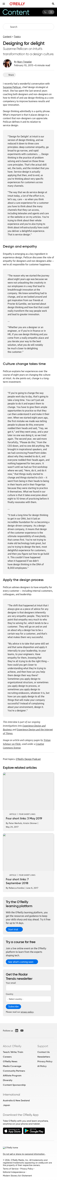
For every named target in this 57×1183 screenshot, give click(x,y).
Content (7, 36)
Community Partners (14, 1070)
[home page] (17, 3)
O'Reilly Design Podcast (28, 759)
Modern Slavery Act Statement (17, 1175)
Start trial (13, 929)
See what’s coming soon (20, 961)
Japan (6, 1105)
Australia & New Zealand (16, 1100)
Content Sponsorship (14, 1084)
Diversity (7, 1080)
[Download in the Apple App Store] (12, 1133)
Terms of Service (10, 1168)
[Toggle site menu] (3, 3)
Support (42, 1046)
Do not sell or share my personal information (24, 1154)
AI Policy (41, 1066)
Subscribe (13, 1006)
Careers (7, 1056)
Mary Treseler (24, 61)
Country (9, 993)
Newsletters (43, 1056)
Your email (11, 982)
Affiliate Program (12, 1075)
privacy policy (27, 1011)
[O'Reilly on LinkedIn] (16, 1030)
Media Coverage (12, 1066)
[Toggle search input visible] (53, 3)
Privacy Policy (44, 1061)
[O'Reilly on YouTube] (21, 1030)
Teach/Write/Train (13, 1052)
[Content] (20, 12)
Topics (17, 36)
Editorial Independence (14, 1172)
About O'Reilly (12, 1046)
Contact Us (43, 1052)
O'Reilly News (10, 1061)
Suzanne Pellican (12, 87)
